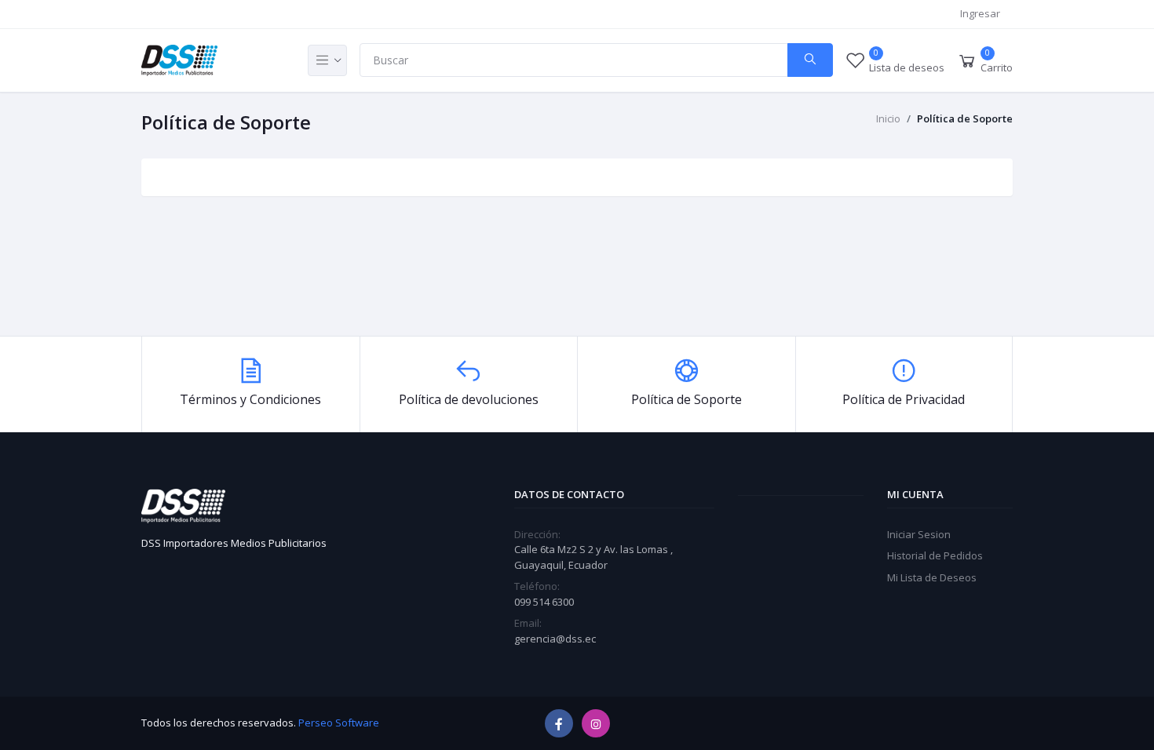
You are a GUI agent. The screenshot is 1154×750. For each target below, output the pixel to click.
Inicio (888, 118)
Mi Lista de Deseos (932, 577)
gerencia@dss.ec (555, 639)
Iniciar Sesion (919, 534)
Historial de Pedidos (935, 555)
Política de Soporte (965, 118)
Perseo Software (338, 722)
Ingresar (980, 13)
